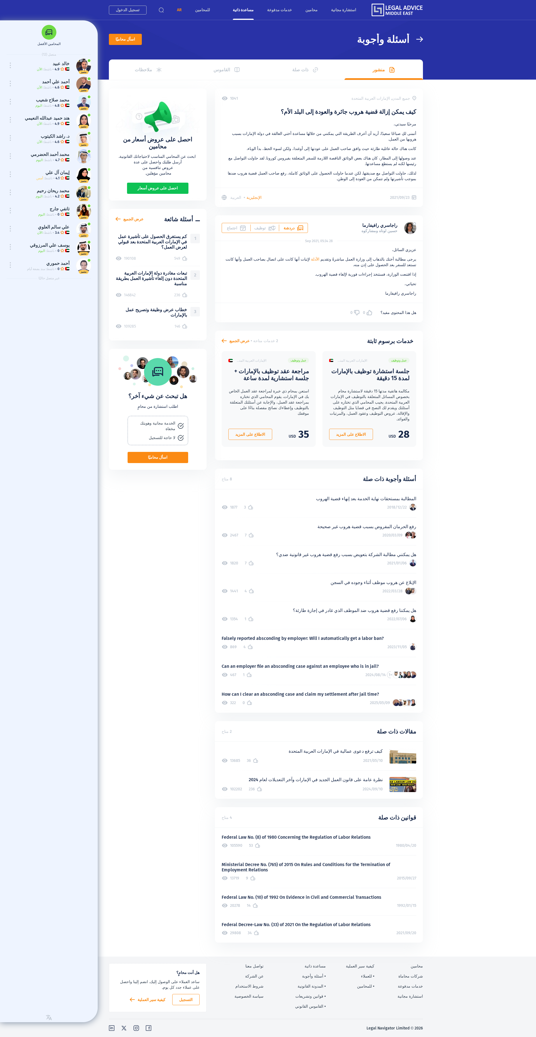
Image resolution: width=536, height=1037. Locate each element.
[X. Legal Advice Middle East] (124, 1028)
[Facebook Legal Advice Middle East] (148, 1028)
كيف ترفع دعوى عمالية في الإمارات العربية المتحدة (336, 751)
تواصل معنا (254, 966)
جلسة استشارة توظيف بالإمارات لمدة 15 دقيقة (370, 374)
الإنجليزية (254, 197)
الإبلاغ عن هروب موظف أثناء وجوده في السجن (373, 582)
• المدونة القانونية (312, 986)
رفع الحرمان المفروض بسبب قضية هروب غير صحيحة (366, 526)
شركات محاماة (410, 976)
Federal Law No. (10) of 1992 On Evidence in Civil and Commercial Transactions (301, 897)
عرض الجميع (239, 341)
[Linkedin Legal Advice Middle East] (111, 1028)
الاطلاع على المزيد (351, 434)
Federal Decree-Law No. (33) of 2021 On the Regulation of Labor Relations (296, 924)
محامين (311, 10)
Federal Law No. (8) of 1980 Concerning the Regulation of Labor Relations (296, 837)
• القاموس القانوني (310, 1006)
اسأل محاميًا (125, 39)
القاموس (222, 69)
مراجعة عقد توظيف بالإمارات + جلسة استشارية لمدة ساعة (271, 374)
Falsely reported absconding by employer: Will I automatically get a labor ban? (303, 638)
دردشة (289, 228)
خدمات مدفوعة (279, 10)
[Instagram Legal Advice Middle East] (136, 1028)
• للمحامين (365, 986)
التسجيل (186, 999)
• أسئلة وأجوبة (314, 976)
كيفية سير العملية (152, 999)
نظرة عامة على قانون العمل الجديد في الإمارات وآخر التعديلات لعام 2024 (316, 779)
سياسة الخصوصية (249, 996)
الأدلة (315, 259)
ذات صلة (300, 69)
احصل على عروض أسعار (158, 188)
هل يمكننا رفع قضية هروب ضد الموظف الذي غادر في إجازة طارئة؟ (354, 610)
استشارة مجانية (343, 10)
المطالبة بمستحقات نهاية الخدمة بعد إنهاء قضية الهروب (366, 498)
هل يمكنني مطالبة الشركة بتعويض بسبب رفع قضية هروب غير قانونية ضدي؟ (346, 554)
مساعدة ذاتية (243, 10)
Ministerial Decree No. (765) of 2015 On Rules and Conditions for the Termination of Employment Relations (306, 867)
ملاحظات (143, 69)
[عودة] (416, 39)
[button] (179, 10)
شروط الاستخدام (249, 986)
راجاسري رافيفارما (380, 225)
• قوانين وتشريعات (310, 996)
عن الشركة (254, 976)
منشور (379, 69)
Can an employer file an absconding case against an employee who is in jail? (300, 666)
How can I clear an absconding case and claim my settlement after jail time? (300, 694)
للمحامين (202, 10)
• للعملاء (367, 976)
